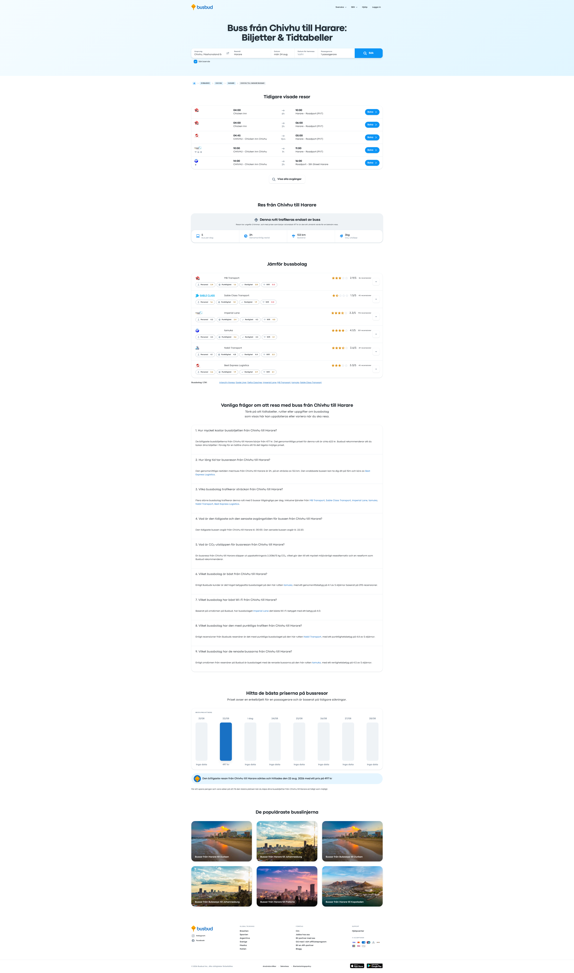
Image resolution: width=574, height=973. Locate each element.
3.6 (235, 337)
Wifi (268, 284)
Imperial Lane (232, 313)
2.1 (273, 372)
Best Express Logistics (236, 365)
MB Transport (231, 278)
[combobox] (208, 53)
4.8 (234, 354)
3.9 (256, 372)
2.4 (235, 319)
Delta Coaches (254, 382)
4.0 (274, 319)
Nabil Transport (233, 348)
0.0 (273, 284)
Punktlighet (226, 284)
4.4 (256, 354)
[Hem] (194, 83)
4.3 (257, 319)
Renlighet (249, 284)
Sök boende (204, 61)
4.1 (211, 354)
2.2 (273, 354)
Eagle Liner (241, 382)
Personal (204, 284)
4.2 (211, 319)
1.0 (234, 302)
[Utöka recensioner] (376, 281)
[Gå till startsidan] (202, 7)
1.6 (235, 284)
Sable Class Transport (236, 296)
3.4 (211, 284)
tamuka (228, 331)
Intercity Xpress (227, 382)
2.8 (256, 284)
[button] (228, 53)
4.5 (211, 337)
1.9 (256, 302)
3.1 (274, 337)
